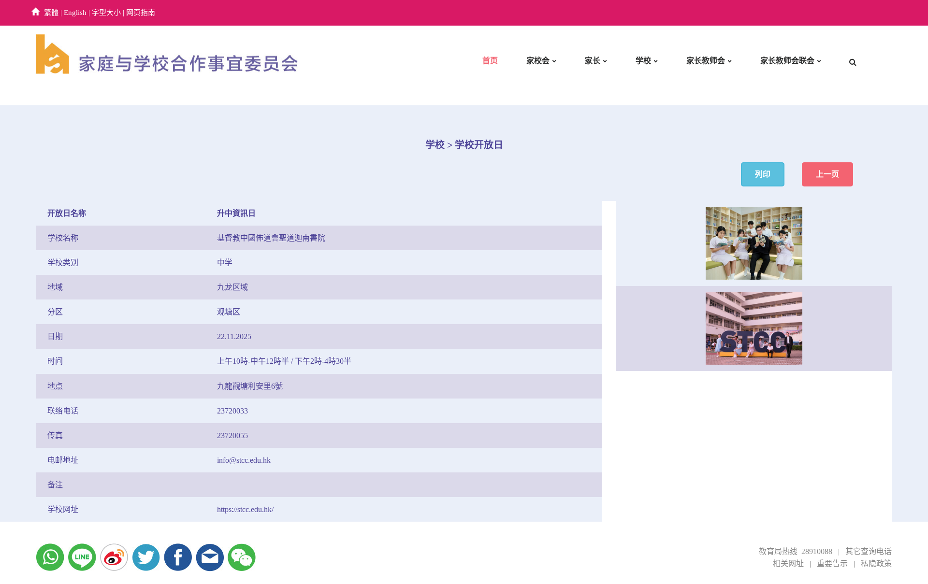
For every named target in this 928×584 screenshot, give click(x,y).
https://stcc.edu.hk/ (245, 509)
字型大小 (106, 12)
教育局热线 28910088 (795, 551)
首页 (490, 60)
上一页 (827, 174)
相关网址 (788, 563)
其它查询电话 (868, 551)
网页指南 (140, 12)
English (75, 12)
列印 (762, 174)
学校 (643, 60)
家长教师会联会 (787, 60)
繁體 (51, 12)
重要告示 (832, 563)
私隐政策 (876, 563)
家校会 (538, 60)
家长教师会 (705, 60)
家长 (592, 60)
